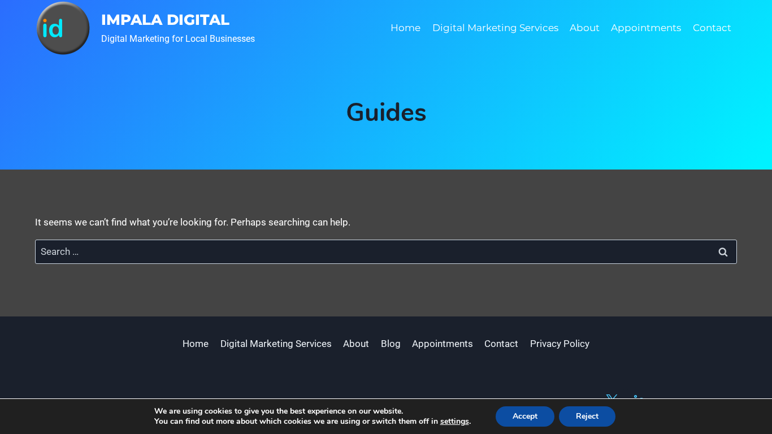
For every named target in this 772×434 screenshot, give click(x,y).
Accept (525, 416)
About (585, 27)
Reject (587, 416)
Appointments (646, 27)
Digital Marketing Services (495, 27)
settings (454, 421)
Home (405, 27)
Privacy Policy (559, 343)
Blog (391, 343)
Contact (712, 27)
